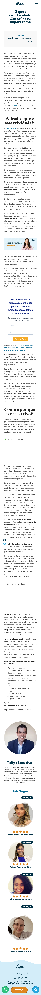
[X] (22, 978)
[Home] (20, 4)
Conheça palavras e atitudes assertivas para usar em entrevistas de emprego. (18, 347)
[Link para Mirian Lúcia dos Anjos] (20, 886)
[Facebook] (4, 540)
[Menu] (36, 3)
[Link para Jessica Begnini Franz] (20, 928)
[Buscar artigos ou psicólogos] (35, 989)
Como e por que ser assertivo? (20, 42)
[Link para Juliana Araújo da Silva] (20, 854)
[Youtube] (26, 978)
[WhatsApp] (5, 989)
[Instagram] (15, 978)
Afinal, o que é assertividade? (19, 38)
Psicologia (11, 128)
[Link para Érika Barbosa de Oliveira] (20, 816)
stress (14, 105)
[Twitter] (4, 544)
